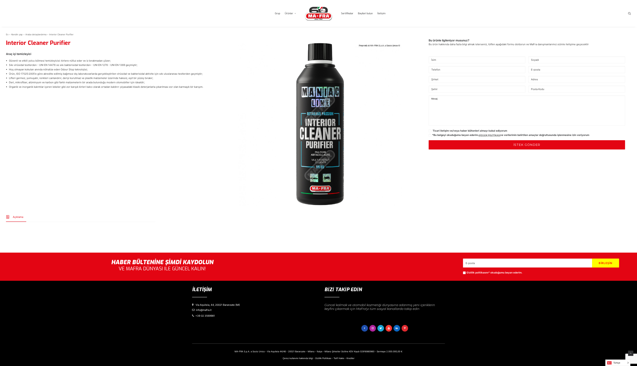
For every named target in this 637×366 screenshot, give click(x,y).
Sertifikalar (347, 13)
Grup (277, 13)
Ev (7, 34)
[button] (629, 13)
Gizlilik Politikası (323, 358)
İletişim (381, 13)
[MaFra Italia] (318, 13)
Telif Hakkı (339, 358)
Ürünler (289, 13)
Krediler (350, 358)
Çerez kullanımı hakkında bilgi (298, 358)
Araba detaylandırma (35, 34)
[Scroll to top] (630, 353)
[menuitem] (278, 13)
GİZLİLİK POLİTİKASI (489, 135)
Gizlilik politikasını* (478, 272)
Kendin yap (17, 34)
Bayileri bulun (365, 13)
